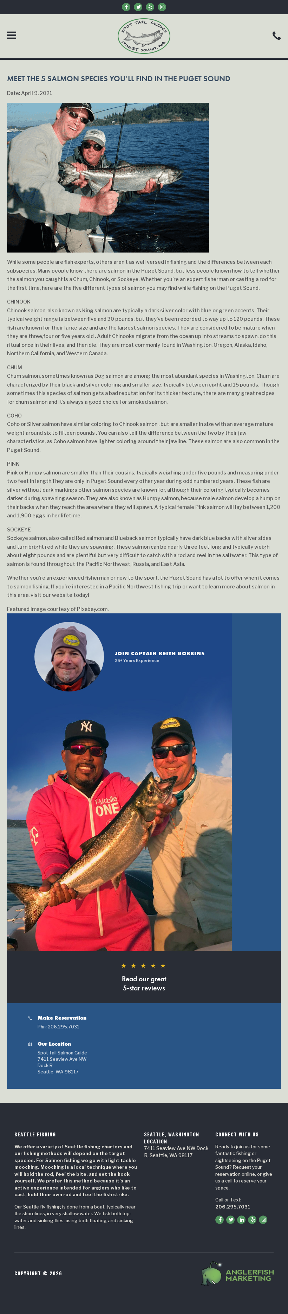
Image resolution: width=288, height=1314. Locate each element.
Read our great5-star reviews (144, 977)
